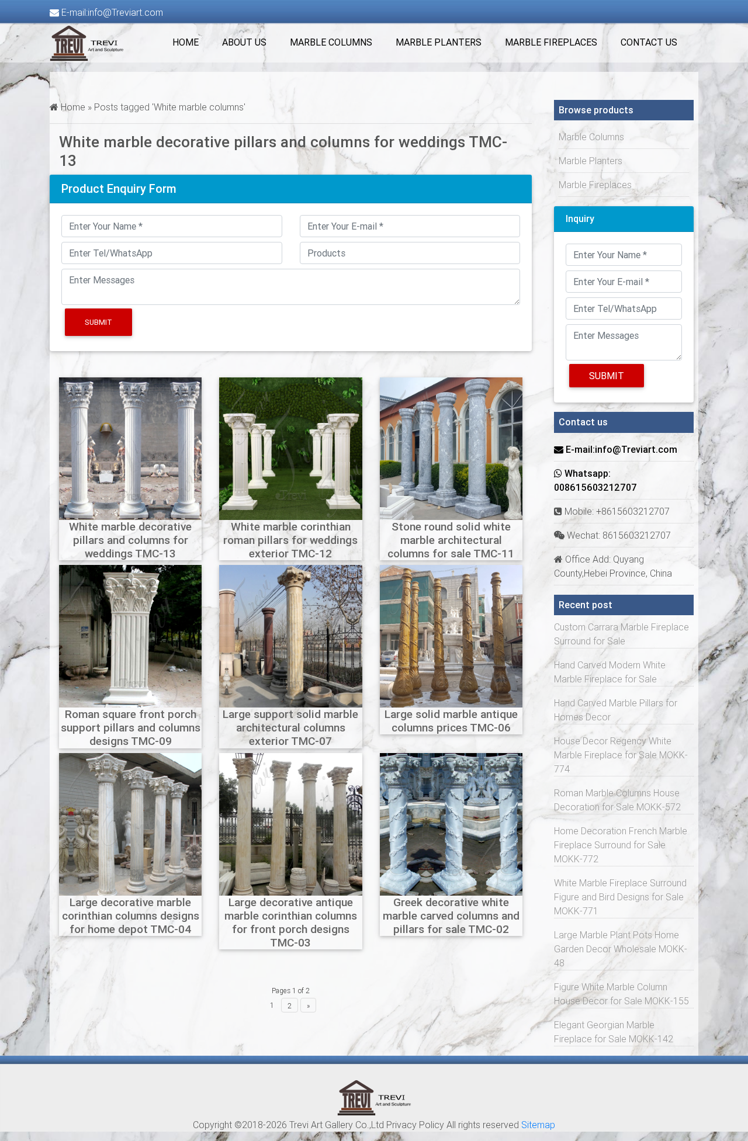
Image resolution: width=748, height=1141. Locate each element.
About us (244, 42)
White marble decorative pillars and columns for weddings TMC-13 (130, 539)
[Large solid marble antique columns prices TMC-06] (451, 635)
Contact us (649, 42)
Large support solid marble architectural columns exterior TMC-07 (290, 727)
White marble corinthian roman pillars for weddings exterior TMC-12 (290, 539)
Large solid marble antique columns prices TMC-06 (451, 720)
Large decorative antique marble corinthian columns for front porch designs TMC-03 (290, 922)
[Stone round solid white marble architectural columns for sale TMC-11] (451, 447)
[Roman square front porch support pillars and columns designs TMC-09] (130, 635)
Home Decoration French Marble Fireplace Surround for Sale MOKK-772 (620, 845)
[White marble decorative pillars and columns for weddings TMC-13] (130, 447)
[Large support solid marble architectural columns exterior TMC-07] (290, 635)
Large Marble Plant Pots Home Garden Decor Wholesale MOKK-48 (620, 949)
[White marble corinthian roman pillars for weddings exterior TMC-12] (290, 447)
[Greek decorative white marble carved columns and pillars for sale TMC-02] (451, 823)
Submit (98, 322)
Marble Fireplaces (551, 42)
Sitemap (538, 1124)
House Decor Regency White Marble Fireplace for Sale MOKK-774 (621, 755)
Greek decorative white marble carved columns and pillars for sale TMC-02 (451, 915)
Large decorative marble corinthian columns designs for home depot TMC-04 (130, 915)
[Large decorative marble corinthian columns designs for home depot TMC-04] (130, 823)
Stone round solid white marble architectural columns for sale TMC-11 (450, 539)
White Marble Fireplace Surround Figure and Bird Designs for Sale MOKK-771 (620, 897)
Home (185, 42)
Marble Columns (331, 42)
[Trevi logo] (374, 1096)
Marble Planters (439, 42)
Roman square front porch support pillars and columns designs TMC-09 (130, 727)
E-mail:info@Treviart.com (111, 12)
